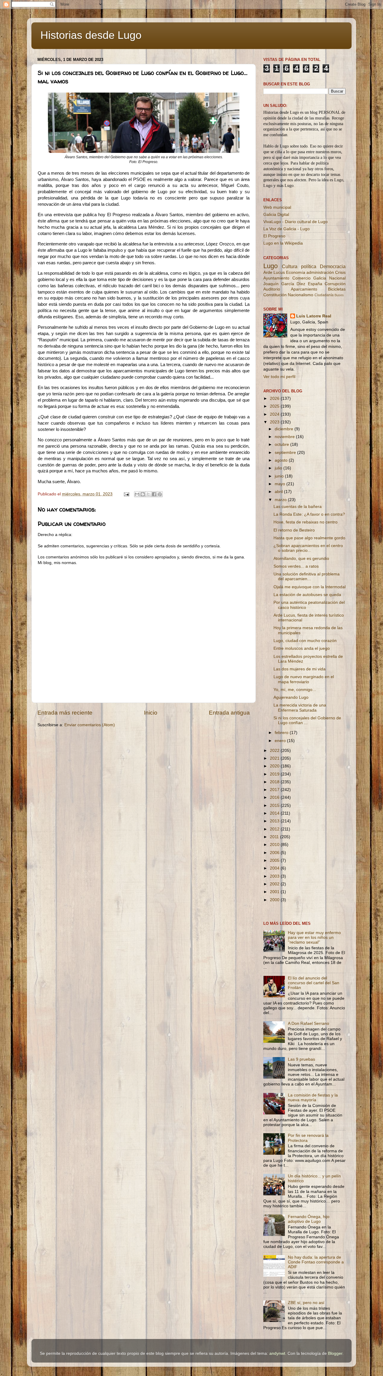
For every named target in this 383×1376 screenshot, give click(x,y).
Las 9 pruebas (301, 1059)
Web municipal (277, 207)
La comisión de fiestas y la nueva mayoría (313, 1097)
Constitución (275, 295)
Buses (339, 295)
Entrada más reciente (64, 713)
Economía (295, 272)
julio (279, 468)
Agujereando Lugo (290, 697)
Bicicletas (337, 289)
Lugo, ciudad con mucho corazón (305, 640)
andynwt (277, 1353)
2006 (275, 852)
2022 (275, 750)
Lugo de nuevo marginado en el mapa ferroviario (303, 679)
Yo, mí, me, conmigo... (294, 689)
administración (320, 272)
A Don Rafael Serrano (308, 1023)
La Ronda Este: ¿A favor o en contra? (309, 514)
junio (280, 476)
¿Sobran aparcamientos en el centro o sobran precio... (308, 548)
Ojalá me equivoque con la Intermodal (309, 587)
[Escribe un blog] (143, 494)
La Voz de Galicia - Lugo (286, 229)
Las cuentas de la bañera (297, 506)
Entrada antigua (229, 713)
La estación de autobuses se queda (307, 594)
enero (281, 740)
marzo (281, 499)
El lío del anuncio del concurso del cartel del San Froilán (313, 983)
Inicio (150, 713)
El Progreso (274, 236)
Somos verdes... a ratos (296, 566)
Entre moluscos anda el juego (301, 648)
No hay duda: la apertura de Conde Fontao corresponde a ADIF (316, 1262)
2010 (275, 844)
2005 (275, 860)
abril (279, 491)
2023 (275, 422)
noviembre (285, 436)
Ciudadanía (324, 295)
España (315, 284)
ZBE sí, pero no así (306, 1302)
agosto (282, 460)
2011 (275, 837)
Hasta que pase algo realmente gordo (309, 538)
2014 (275, 813)
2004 (275, 868)
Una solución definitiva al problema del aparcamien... (306, 576)
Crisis (340, 272)
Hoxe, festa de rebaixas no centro (305, 522)
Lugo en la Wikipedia (283, 243)
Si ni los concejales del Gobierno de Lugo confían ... (307, 720)
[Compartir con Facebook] (154, 494)
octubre (282, 444)
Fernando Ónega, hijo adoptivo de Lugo (308, 1219)
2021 (275, 758)
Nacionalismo (300, 295)
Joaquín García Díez (284, 284)
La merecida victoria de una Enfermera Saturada (299, 707)
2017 (275, 789)
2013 (275, 821)
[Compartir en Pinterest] (160, 494)
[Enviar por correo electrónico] (137, 494)
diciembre (284, 429)
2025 (275, 406)
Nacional (337, 278)
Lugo (270, 266)
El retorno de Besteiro (294, 530)
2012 (275, 829)
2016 (275, 797)
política (308, 266)
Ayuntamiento (276, 278)
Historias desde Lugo (91, 35)
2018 (275, 782)
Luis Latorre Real (313, 316)
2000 (275, 900)
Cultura (289, 266)
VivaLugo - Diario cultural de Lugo (295, 221)
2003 (275, 876)
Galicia (319, 278)
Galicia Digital (276, 214)
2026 (275, 398)
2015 (275, 805)
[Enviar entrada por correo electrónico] (126, 494)
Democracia (333, 266)
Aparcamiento (304, 289)
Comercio (301, 278)
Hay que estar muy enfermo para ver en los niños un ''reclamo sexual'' (314, 937)
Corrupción (335, 284)
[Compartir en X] (148, 494)
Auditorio (271, 289)
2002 (275, 884)
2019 (275, 774)
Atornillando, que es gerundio (301, 558)
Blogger (335, 1353)
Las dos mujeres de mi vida (299, 669)
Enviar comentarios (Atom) (89, 725)
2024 (275, 414)
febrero (282, 732)
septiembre (286, 452)
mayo (280, 484)
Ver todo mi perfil (279, 376)
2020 (275, 766)
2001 (275, 892)
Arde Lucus (274, 272)
